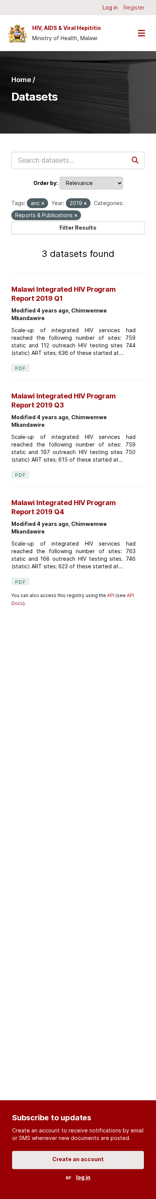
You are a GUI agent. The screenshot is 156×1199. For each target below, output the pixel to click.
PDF (20, 368)
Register (134, 7)
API (110, 595)
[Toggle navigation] (141, 33)
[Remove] (42, 203)
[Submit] (136, 160)
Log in (110, 7)
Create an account (78, 1159)
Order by (44, 183)
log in (83, 1177)
